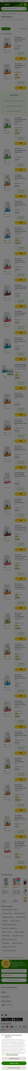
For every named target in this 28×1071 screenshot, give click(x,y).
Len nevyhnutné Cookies (14, 1068)
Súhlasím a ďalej (14, 1063)
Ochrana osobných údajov (12, 1054)
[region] (14, 1052)
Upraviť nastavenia (14, 1058)
